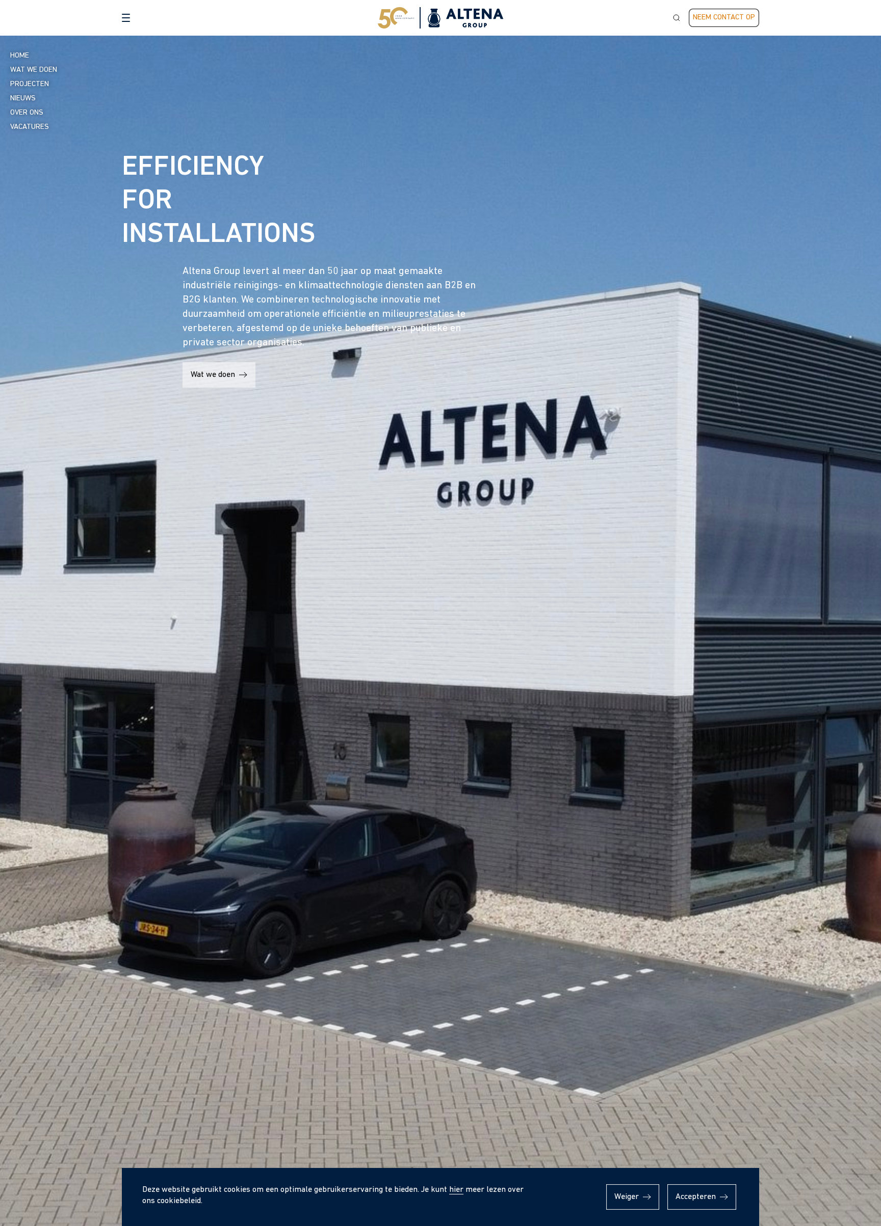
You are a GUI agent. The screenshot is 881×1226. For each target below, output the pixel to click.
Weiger (626, 1197)
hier (456, 1190)
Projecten (29, 84)
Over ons (26, 113)
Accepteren (696, 1197)
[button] (126, 18)
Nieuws (23, 98)
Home (19, 56)
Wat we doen (213, 375)
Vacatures (29, 127)
